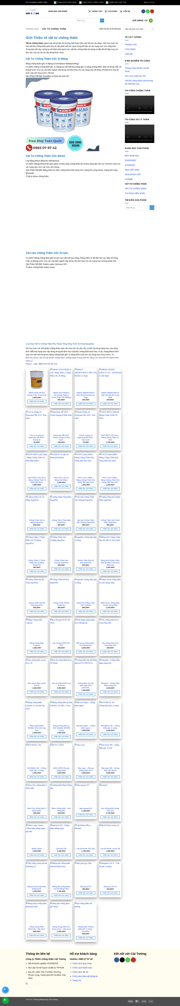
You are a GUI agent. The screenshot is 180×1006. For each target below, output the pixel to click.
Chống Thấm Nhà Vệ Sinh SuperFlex (86, 561)
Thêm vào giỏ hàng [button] (36, 401)
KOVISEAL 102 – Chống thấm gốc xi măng (36, 769)
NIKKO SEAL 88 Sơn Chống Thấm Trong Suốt (36, 394)
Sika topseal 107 (85, 808)
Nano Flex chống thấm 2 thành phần (36, 809)
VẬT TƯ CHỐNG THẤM (135, 184)
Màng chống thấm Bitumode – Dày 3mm (36, 928)
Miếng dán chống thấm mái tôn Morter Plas (61, 888)
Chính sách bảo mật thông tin (85, 976)
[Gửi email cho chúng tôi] (122, 960)
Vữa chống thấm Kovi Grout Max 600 (110, 644)
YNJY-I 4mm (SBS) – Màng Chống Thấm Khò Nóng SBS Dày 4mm (110, 480)
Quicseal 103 (61, 849)
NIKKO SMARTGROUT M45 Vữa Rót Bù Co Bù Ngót (110, 395)
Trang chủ (32, 29)
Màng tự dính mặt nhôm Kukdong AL (36, 888)
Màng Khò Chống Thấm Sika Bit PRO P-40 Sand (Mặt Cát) (110, 562)
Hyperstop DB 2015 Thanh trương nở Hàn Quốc (61, 437)
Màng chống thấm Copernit (37, 644)
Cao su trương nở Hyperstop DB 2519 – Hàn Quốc (36, 437)
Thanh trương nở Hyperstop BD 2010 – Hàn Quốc (85, 437)
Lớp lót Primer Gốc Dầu (86, 849)
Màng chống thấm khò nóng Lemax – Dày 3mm (61, 928)
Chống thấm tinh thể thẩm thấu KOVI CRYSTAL (86, 685)
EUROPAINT (130, 160)
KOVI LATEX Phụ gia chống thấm (61, 769)
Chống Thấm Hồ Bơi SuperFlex (61, 604)
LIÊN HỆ (126, 11)
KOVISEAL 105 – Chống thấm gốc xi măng (110, 727)
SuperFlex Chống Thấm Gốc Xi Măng (85, 604)
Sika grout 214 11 (110, 887)
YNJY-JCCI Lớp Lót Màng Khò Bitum (61, 479)
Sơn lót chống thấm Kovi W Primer (61, 684)
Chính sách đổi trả (117, 2)
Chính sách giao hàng (67, 2)
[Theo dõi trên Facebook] (143, 11)
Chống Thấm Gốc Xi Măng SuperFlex (37, 521)
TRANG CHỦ (96, 11)
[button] (58, 11)
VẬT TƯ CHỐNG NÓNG (135, 189)
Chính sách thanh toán (92, 2)
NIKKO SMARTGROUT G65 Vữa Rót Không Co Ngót (86, 395)
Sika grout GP (85, 887)
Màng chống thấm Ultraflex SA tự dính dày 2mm (37, 728)
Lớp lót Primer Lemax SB (110, 849)
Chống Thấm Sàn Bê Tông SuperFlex (37, 604)
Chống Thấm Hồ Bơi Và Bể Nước (137, 69)
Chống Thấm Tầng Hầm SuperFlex (61, 521)
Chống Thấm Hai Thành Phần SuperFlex (110, 521)
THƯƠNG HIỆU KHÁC (135, 193)
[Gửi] (102, 20)
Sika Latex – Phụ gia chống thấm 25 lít (86, 769)
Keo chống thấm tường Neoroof (110, 809)
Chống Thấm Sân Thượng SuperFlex (61, 561)
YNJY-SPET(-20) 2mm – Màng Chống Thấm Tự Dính (110, 437)
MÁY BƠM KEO (132, 156)
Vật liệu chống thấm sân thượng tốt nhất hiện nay (139, 82)
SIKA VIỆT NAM (132, 170)
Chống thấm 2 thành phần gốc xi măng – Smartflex (86, 929)
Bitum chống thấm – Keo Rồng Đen (61, 809)
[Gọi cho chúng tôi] (148, 11)
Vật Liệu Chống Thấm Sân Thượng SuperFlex (86, 521)
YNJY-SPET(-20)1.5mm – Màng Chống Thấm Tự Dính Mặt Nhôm (36, 480)
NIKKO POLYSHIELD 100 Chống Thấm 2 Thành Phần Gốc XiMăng (61, 395)
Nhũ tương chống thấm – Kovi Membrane (86, 644)
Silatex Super (37, 849)
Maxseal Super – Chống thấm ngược (85, 727)
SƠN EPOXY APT (133, 174)
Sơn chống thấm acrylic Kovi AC (37, 684)
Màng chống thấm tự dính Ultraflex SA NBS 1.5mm (61, 728)
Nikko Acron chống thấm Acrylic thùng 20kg (110, 604)
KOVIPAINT (130, 165)
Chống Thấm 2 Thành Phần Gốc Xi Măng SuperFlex (36, 562)
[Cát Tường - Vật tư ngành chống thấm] (32, 11)
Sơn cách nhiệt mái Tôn (135, 76)
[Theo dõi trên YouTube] (152, 11)
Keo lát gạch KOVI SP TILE (61, 644)
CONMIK (129, 179)
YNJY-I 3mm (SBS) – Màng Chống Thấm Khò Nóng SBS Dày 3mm (85, 480)
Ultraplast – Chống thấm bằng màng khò (110, 684)
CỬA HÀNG (112, 11)
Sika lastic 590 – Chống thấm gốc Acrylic (110, 769)
